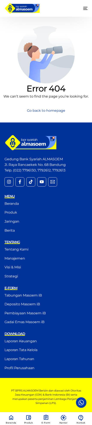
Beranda (11, 422)
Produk (28, 422)
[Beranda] (11, 417)
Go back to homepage (46, 111)
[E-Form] (46, 417)
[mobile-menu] (82, 8)
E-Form (46, 422)
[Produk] (28, 417)
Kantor (63, 422)
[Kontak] (80, 417)
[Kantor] (63, 417)
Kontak (81, 422)
